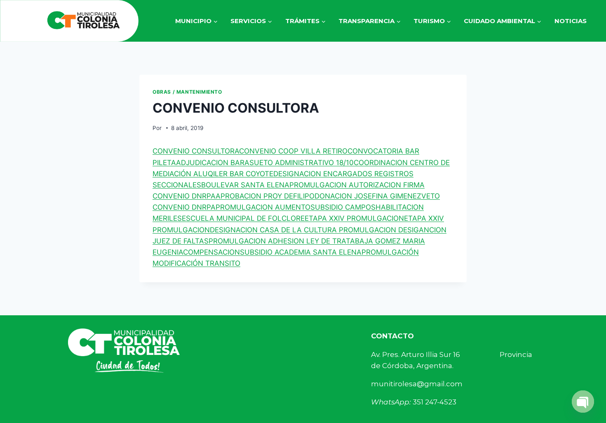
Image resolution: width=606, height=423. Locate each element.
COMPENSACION (211, 252)
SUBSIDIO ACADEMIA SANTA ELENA (301, 252)
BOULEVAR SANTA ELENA (245, 185)
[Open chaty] (583, 401)
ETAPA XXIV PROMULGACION (354, 218)
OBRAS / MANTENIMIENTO (187, 92)
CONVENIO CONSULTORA (196, 151)
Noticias (570, 21)
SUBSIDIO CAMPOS (343, 207)
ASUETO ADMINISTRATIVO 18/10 (299, 162)
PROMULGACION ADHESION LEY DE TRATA (282, 241)
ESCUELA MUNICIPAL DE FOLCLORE (243, 218)
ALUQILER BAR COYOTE (233, 174)
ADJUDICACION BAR (210, 162)
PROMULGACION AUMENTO (263, 207)
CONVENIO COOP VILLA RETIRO (293, 151)
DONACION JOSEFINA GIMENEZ (368, 196)
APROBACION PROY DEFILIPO (265, 196)
